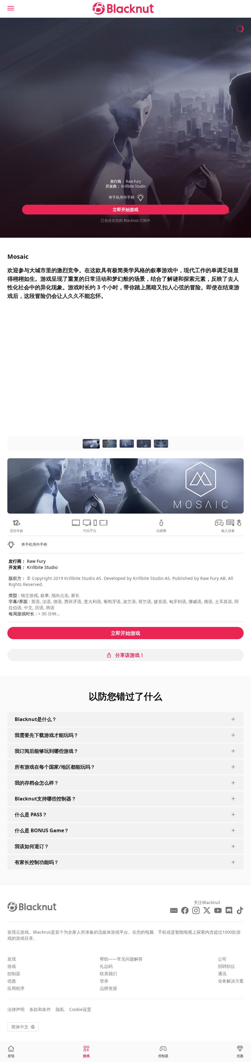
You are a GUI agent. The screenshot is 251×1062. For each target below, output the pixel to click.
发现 (11, 959)
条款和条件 (40, 1009)
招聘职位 (226, 966)
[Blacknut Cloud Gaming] (123, 8)
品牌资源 (108, 988)
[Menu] (10, 8)
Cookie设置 (80, 1009)
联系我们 (108, 973)
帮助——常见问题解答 (121, 959)
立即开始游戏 (125, 209)
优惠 (11, 981)
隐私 (60, 1009)
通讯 (222, 973)
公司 (222, 959)
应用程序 (15, 988)
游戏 (11, 966)
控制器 (13, 973)
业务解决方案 (231, 981)
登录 (104, 981)
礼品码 (106, 966)
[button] (125, 197)
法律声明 (15, 1009)
